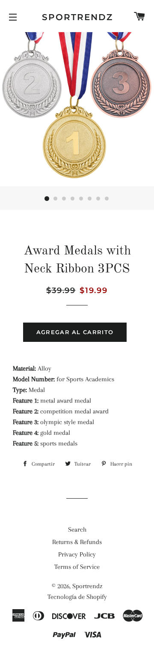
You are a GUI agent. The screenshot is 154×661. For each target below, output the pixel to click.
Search (77, 529)
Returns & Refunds (77, 542)
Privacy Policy (77, 554)
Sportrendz (77, 17)
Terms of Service (77, 567)
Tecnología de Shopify (77, 597)
